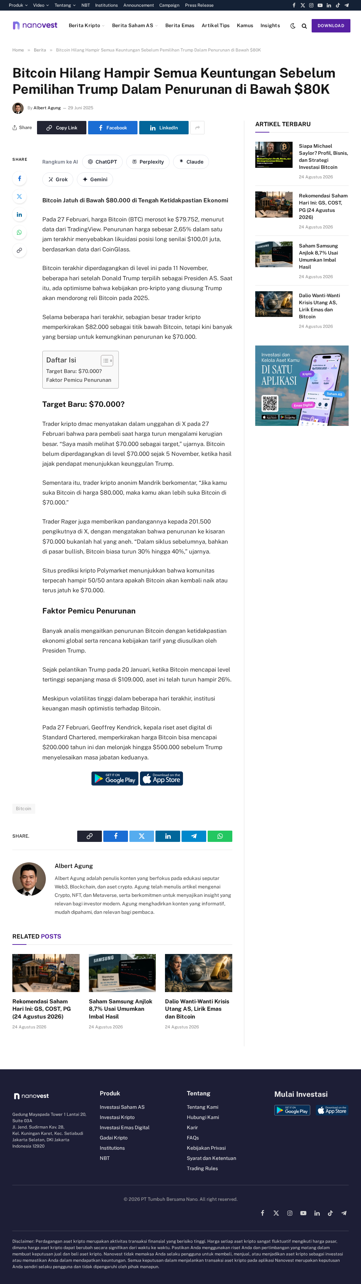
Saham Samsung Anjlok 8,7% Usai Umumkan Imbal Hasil (120, 1009)
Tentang (63, 5)
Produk (16, 5)
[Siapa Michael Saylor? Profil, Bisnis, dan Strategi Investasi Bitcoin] (274, 154)
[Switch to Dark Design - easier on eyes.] (293, 26)
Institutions (106, 5)
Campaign (169, 5)
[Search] (304, 25)
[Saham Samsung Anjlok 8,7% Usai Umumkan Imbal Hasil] (122, 973)
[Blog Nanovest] (35, 26)
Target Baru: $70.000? (74, 371)
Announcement (138, 5)
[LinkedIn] (19, 214)
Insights (270, 25)
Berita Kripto (84, 25)
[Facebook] (19, 178)
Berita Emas (180, 25)
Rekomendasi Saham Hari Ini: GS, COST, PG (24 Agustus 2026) (41, 1009)
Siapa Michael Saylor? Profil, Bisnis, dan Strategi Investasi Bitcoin (323, 156)
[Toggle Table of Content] (103, 361)
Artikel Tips (216, 25)
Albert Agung (47, 107)
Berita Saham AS (132, 25)
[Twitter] (19, 196)
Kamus (245, 25)
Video (38, 5)
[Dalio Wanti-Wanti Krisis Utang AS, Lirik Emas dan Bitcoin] (198, 973)
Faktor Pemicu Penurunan (78, 380)
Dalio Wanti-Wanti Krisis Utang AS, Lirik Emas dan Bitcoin (197, 1009)
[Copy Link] (19, 250)
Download (331, 25)
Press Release (199, 5)
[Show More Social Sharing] (197, 127)
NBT (85, 5)
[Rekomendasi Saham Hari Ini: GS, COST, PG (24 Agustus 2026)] (46, 973)
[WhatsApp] (19, 232)
